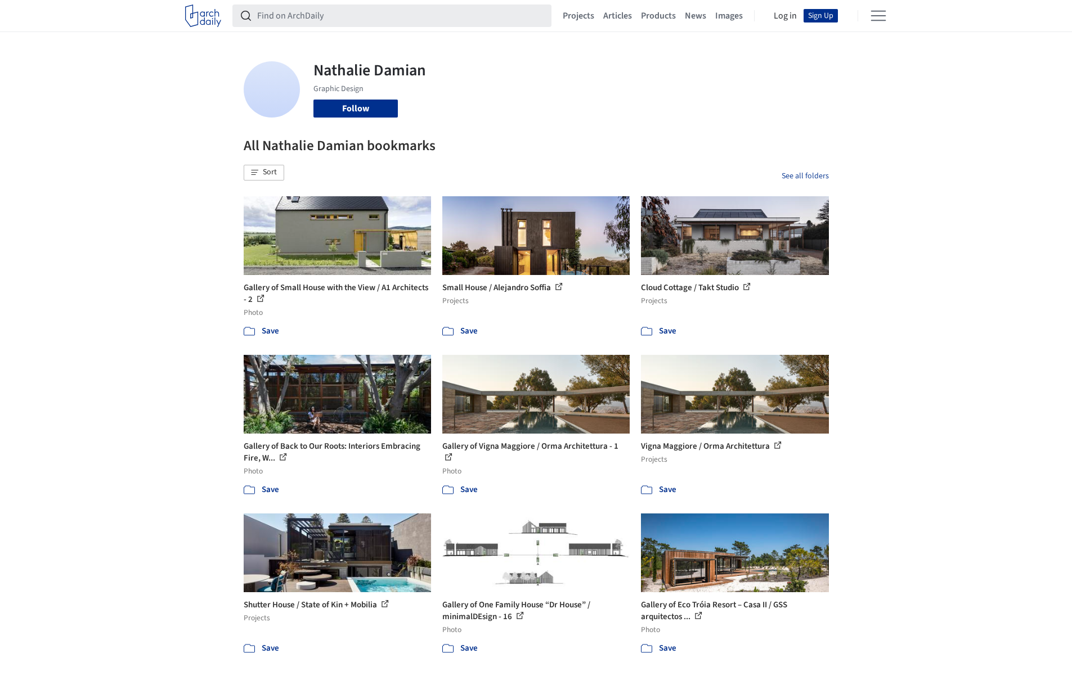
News (695, 16)
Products (658, 16)
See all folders (805, 176)
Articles (617, 16)
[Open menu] (878, 16)
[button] (264, 173)
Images (729, 16)
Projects (578, 16)
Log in (785, 16)
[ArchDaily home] (203, 15)
